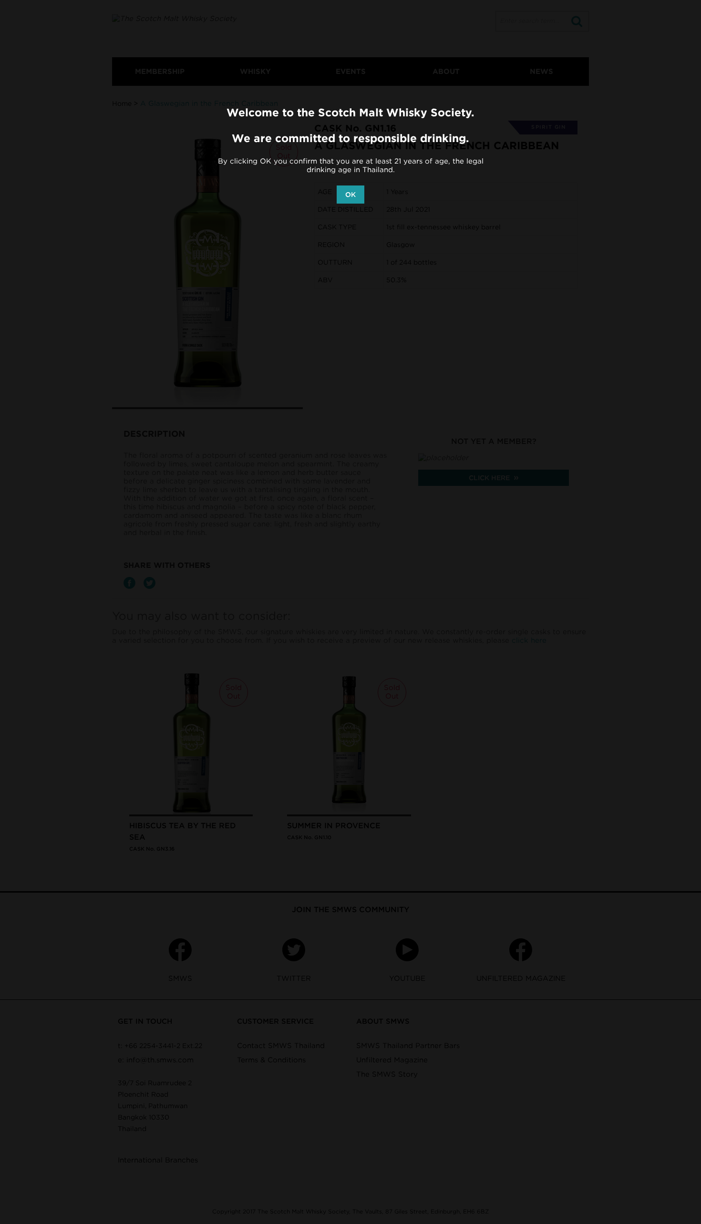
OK (350, 194)
